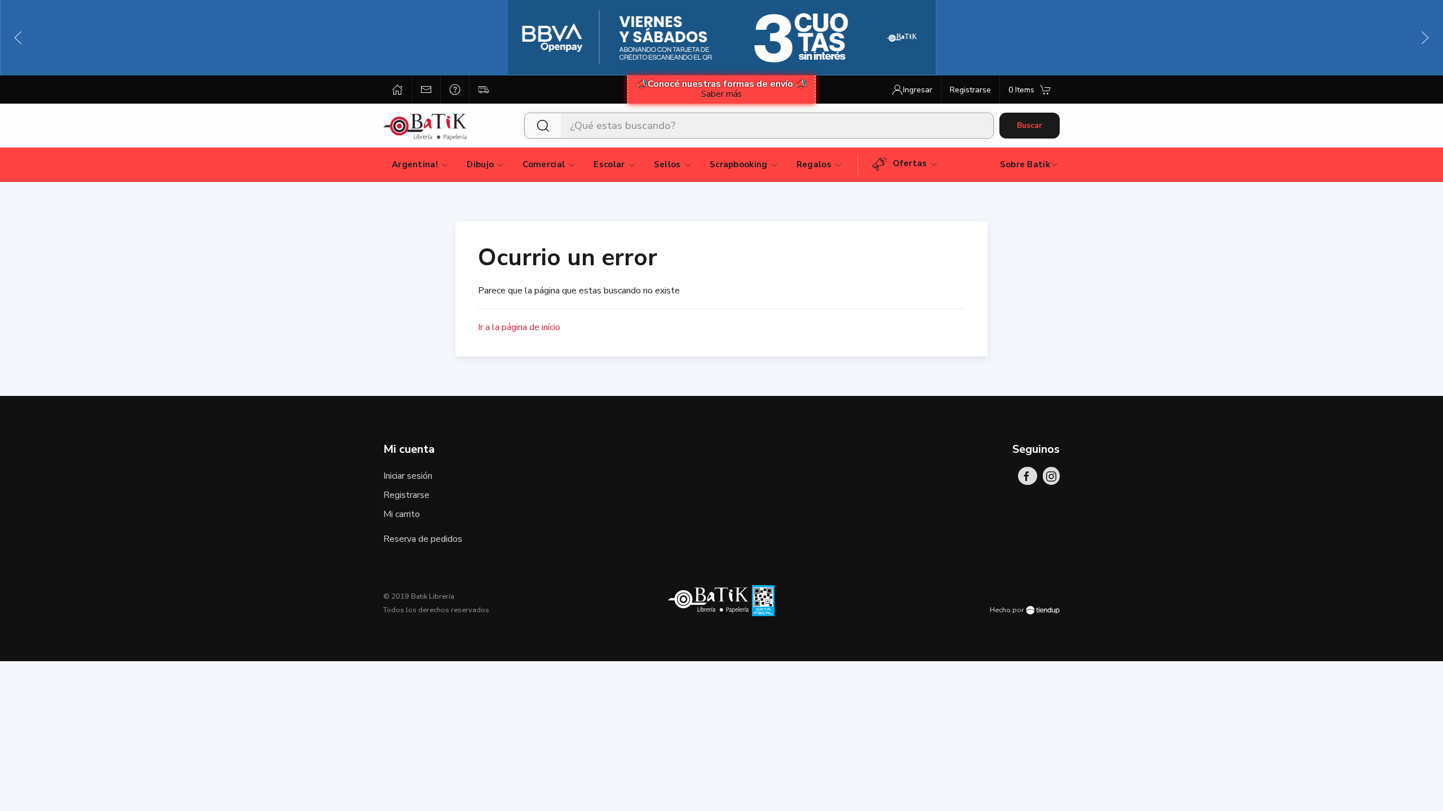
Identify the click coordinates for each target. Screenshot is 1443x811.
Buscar (1029, 125)
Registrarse (406, 495)
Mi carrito (401, 514)
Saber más (721, 94)
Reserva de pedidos (422, 539)
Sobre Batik (1025, 164)
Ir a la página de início (519, 327)
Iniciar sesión (407, 476)
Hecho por (1008, 610)
